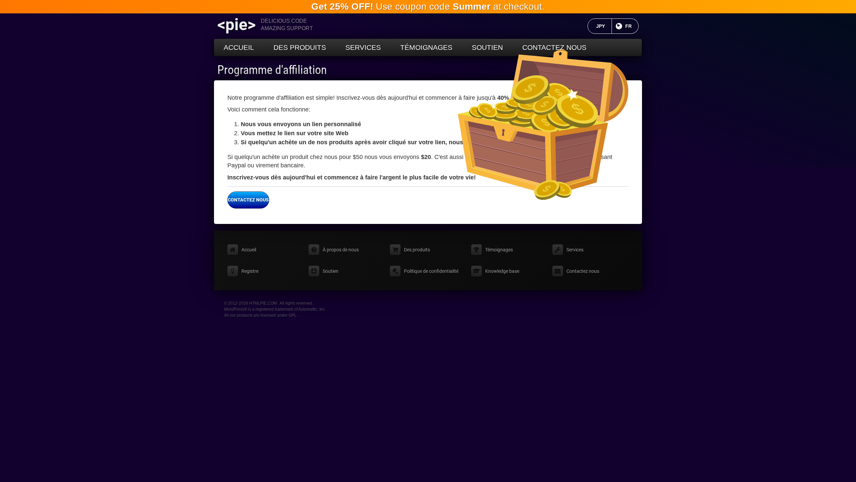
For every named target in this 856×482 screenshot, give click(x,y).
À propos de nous (341, 249)
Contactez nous (554, 47)
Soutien (487, 47)
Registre (249, 271)
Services (363, 47)
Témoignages (426, 47)
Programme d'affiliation (272, 70)
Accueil (239, 47)
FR (632, 26)
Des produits (300, 47)
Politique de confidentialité (431, 271)
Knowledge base (502, 271)
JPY (604, 26)
